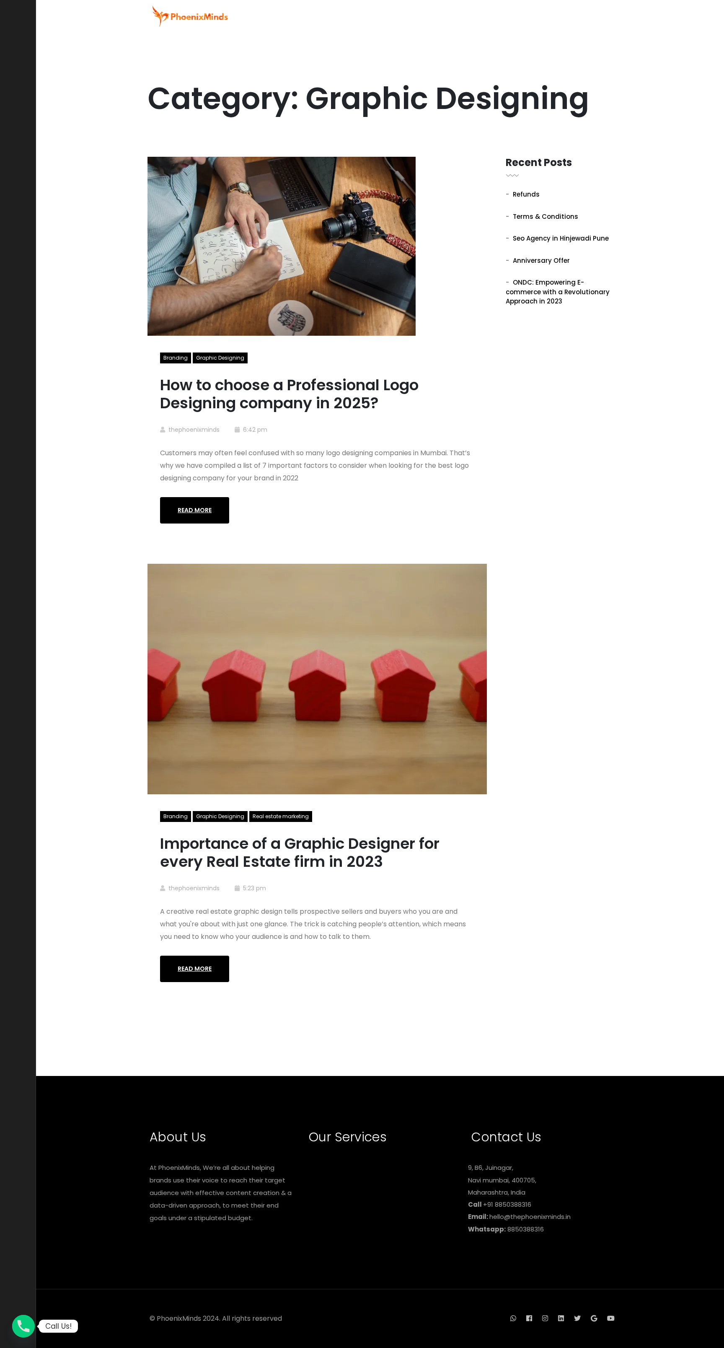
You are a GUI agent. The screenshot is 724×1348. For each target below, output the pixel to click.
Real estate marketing (281, 816)
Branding (175, 357)
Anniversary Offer (541, 260)
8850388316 (525, 1229)
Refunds (526, 194)
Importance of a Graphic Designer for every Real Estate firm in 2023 (300, 852)
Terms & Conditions (545, 216)
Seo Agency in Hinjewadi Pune (561, 238)
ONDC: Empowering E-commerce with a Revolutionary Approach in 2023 (558, 292)
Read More (195, 510)
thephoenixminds (194, 429)
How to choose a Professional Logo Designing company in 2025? (289, 394)
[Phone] (23, 1326)
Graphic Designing (220, 357)
